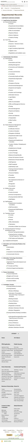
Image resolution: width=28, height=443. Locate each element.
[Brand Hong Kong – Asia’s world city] (18, 435)
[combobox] (23, 6)
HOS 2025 (11, 4)
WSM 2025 (15, 4)
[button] (22, 1)
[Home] (2, 8)
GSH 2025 (7, 4)
